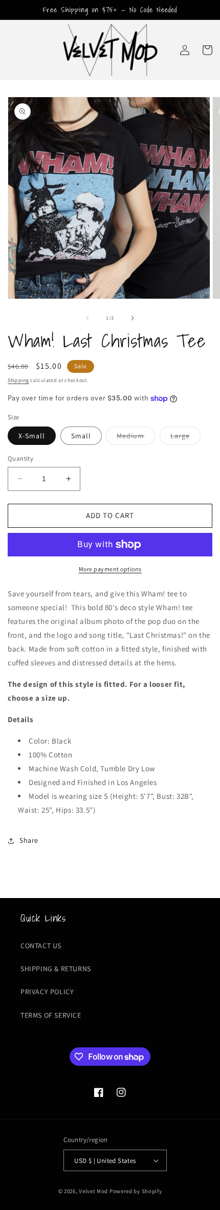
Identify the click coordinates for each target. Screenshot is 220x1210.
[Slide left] (87, 318)
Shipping (18, 380)
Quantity (20, 458)
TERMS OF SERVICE (50, 1015)
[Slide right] (132, 318)
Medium (136, 438)
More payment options (110, 569)
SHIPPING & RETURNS (55, 968)
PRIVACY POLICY (47, 991)
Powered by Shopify (135, 1191)
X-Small (31, 435)
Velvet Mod (93, 1191)
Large (185, 438)
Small (81, 435)
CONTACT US (40, 945)
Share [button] (28, 840)
